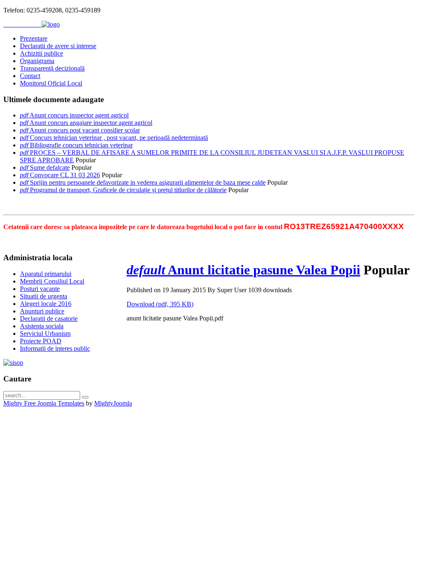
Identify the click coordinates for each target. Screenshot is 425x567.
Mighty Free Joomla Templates (43, 403)
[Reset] (85, 397)
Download (160, 304)
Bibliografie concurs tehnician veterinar (81, 145)
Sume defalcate (50, 167)
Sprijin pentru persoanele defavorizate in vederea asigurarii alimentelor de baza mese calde (148, 182)
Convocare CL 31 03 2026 (65, 174)
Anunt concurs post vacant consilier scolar (84, 130)
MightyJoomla (113, 403)
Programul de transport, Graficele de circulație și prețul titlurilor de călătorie (128, 189)
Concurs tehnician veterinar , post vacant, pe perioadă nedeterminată (119, 137)
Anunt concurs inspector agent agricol (79, 115)
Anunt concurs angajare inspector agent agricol (90, 122)
